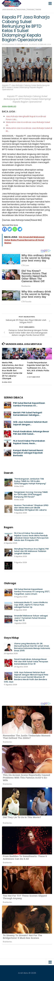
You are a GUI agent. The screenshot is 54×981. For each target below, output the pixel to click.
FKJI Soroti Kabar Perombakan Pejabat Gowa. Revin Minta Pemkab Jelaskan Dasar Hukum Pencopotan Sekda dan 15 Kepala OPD (31, 537)
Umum (38, 9)
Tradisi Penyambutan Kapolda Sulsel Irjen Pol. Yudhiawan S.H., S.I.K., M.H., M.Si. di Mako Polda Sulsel (38, 367)
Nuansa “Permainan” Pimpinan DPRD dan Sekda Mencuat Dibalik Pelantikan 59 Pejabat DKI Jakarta (31, 507)
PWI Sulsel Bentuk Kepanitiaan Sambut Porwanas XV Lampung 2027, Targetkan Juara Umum (32, 591)
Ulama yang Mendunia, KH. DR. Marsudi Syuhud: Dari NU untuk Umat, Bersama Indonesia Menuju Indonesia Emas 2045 (32, 647)
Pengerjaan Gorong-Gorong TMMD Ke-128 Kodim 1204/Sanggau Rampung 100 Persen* (31, 494)
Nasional (21, 9)
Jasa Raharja (8, 9)
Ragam (30, 9)
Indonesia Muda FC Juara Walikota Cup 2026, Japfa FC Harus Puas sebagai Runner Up (31, 604)
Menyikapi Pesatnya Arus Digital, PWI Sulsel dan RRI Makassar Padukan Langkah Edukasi (31, 551)
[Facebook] (4, 229)
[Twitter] (9, 229)
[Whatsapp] (14, 229)
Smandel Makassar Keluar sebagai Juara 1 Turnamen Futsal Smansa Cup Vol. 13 (31, 618)
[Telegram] (20, 229)
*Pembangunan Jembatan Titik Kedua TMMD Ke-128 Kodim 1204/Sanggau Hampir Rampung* (30, 481)
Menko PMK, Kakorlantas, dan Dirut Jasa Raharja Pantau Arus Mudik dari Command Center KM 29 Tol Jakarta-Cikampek (12, 370)
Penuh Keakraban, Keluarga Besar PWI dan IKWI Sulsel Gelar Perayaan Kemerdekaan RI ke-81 (31, 661)
